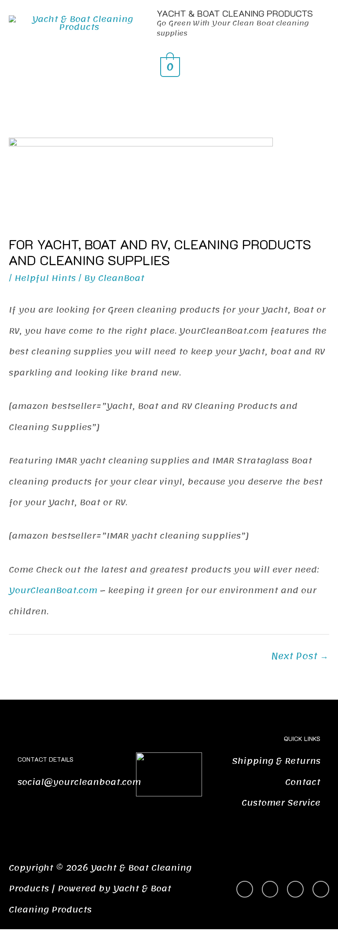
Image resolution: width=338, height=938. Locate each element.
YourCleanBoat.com (53, 591)
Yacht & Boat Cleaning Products (235, 13)
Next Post (299, 656)
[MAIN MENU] (169, 92)
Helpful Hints (45, 278)
